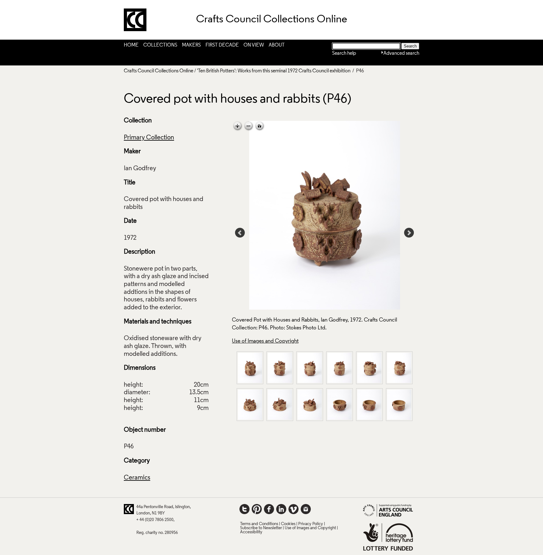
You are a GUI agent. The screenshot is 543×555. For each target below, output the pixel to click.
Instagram (306, 509)
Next (409, 233)
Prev (240, 233)
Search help (344, 53)
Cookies (288, 524)
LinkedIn (281, 509)
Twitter (244, 509)
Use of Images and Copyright (265, 341)
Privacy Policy (310, 524)
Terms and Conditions (259, 524)
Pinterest (257, 509)
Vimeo (293, 509)
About (277, 45)
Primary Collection (149, 138)
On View (254, 45)
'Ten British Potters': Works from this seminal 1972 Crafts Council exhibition (273, 71)
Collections (160, 45)
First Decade (222, 45)
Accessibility (251, 532)
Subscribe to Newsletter (261, 528)
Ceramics (137, 478)
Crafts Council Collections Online (158, 71)
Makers (191, 45)
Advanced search (401, 53)
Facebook (269, 509)
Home (131, 45)
